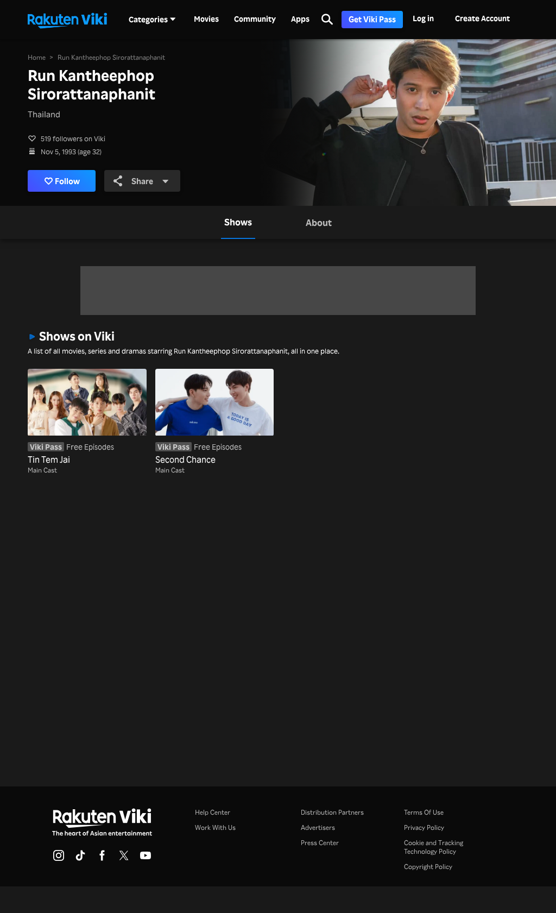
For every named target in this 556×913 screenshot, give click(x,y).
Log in (423, 18)
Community (255, 19)
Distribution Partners (332, 812)
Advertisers (318, 827)
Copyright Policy (428, 866)
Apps (300, 19)
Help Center (212, 812)
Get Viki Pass (372, 19)
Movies (206, 19)
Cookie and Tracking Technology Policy (433, 847)
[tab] (238, 222)
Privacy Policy (424, 827)
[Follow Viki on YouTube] (145, 858)
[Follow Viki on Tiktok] (80, 858)
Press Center (320, 843)
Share (142, 180)
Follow (67, 180)
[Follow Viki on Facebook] (102, 858)
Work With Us (215, 827)
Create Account (482, 18)
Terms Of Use (424, 812)
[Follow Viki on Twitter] (123, 858)
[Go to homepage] (67, 19)
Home (37, 57)
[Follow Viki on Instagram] (58, 858)
